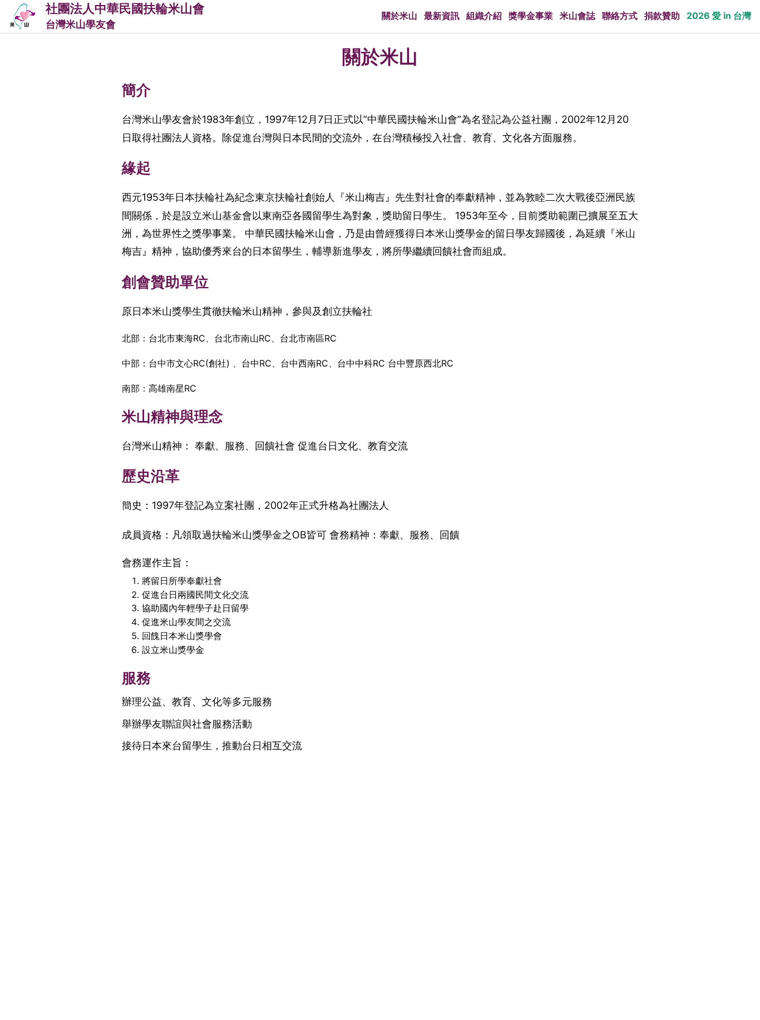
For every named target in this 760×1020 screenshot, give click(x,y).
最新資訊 (442, 15)
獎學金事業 (531, 15)
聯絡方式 (620, 15)
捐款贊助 (662, 15)
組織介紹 (484, 15)
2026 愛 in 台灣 (719, 15)
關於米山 (399, 15)
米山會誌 (577, 15)
